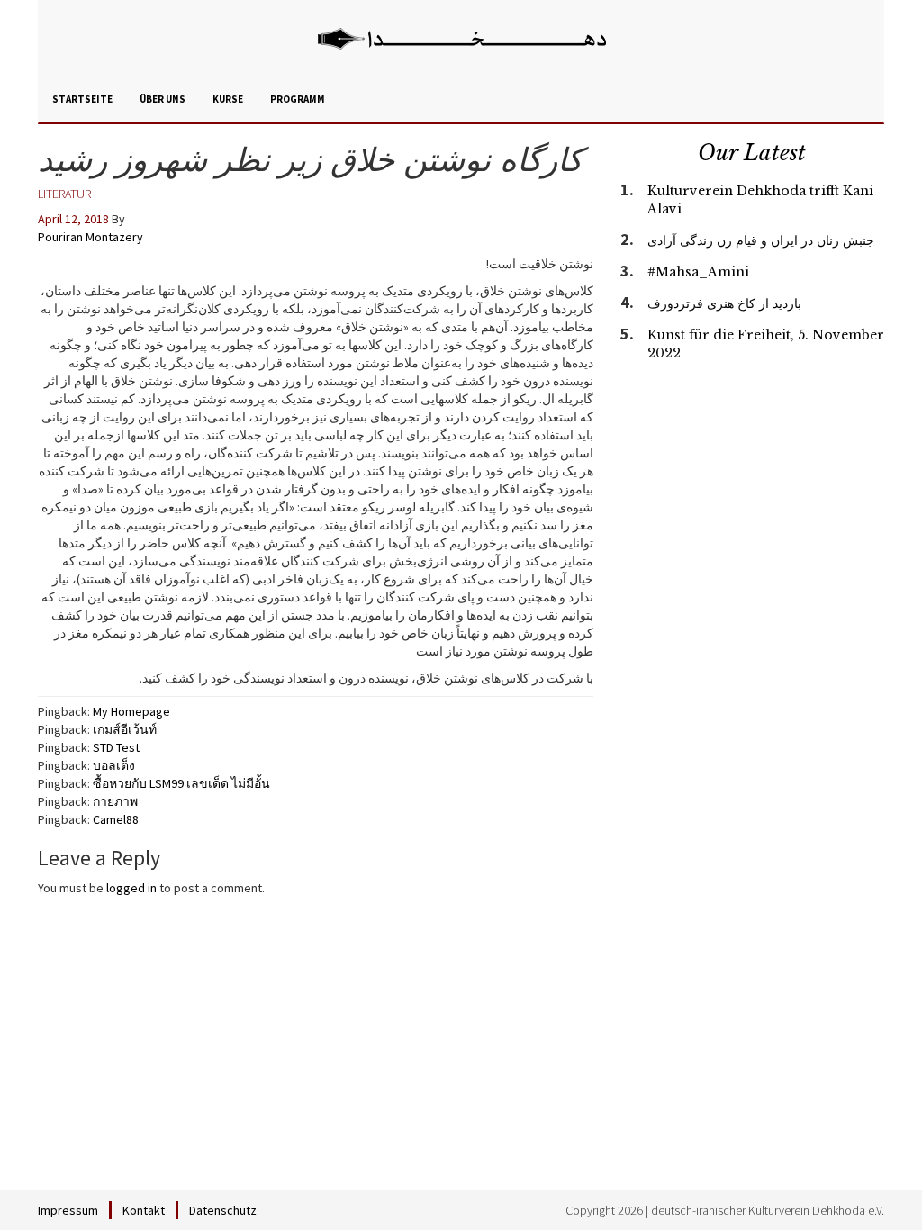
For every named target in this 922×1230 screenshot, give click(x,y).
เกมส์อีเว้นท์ (125, 729)
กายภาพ (115, 801)
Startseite (82, 99)
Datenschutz (223, 1210)
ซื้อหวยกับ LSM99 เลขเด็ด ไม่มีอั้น (181, 783)
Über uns (162, 99)
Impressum (68, 1210)
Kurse (227, 99)
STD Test (116, 747)
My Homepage (131, 711)
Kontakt (143, 1210)
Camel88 (116, 819)
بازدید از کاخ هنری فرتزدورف (724, 303)
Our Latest (752, 153)
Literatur (64, 193)
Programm (297, 99)
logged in (131, 888)
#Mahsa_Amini (698, 272)
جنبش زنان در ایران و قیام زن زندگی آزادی (760, 240)
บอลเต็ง (114, 765)
